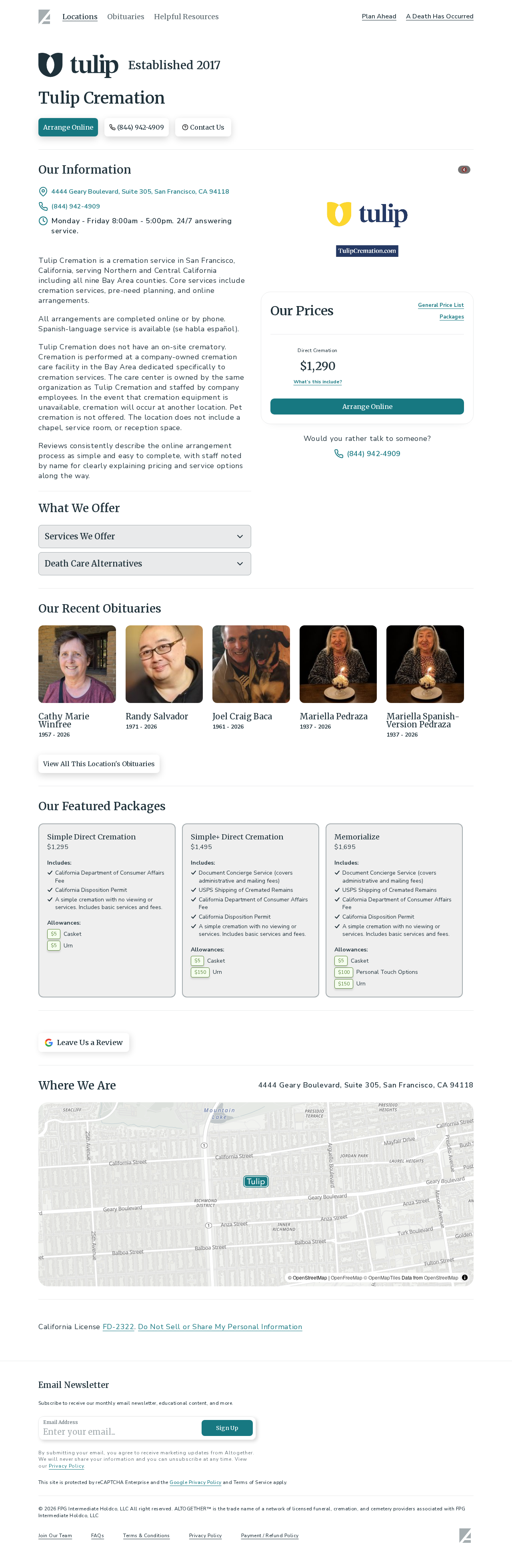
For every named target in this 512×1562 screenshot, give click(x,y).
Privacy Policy (66, 1466)
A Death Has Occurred (440, 16)
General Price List (441, 305)
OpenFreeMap (346, 1277)
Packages (452, 316)
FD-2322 (118, 1327)
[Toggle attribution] (465, 1277)
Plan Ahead (379, 16)
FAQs (97, 1535)
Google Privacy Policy (195, 1482)
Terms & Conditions (146, 1535)
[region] (256, 1194)
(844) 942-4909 (75, 206)
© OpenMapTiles (382, 1277)
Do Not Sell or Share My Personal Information (220, 1327)
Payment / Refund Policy (270, 1535)
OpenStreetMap (441, 1277)
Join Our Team (55, 1535)
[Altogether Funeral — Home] (45, 17)
